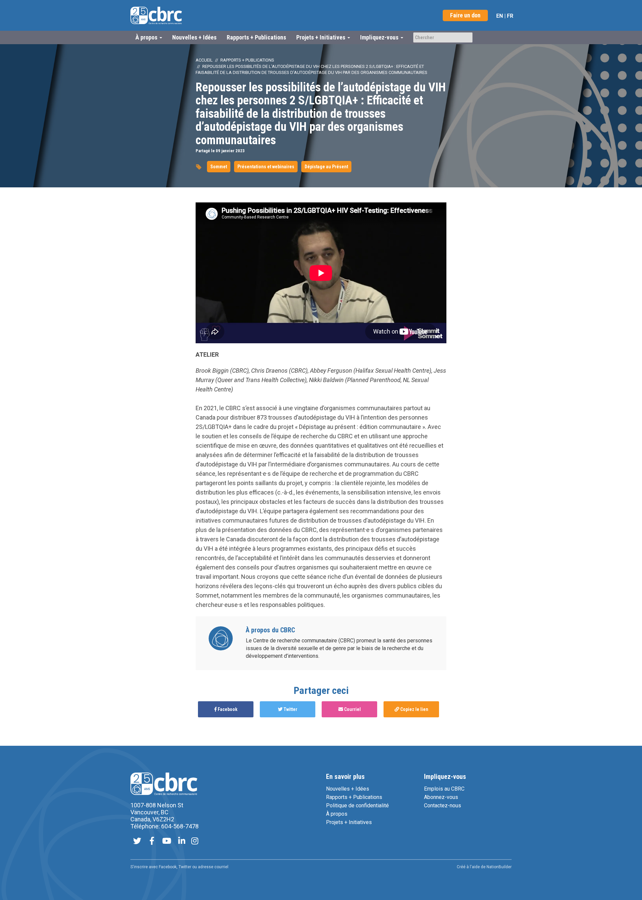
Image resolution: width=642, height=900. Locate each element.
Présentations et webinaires (265, 166)
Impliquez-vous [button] (380, 37)
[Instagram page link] (195, 841)
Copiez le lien (413, 709)
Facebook (227, 709)
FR (510, 16)
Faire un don (465, 15)
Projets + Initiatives (349, 822)
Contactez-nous (442, 805)
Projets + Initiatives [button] (321, 37)
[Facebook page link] (151, 841)
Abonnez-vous (441, 797)
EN (499, 16)
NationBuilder (499, 867)
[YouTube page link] (167, 841)
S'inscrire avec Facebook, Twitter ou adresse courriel (179, 867)
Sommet (218, 166)
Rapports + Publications (256, 37)
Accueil (204, 60)
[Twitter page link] (137, 841)
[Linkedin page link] (182, 841)
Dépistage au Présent (326, 166)
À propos (336, 814)
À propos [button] (147, 37)
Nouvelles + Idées (194, 37)
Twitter (290, 709)
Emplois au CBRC (444, 789)
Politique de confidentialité (357, 805)
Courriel (352, 709)
